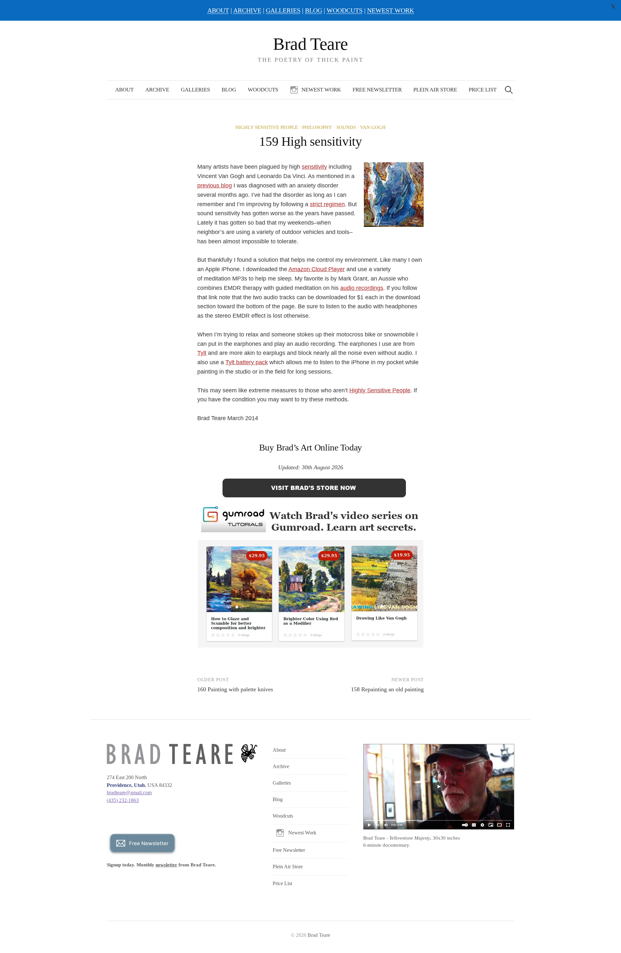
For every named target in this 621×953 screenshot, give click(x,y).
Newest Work (321, 90)
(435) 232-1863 (123, 800)
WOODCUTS (345, 10)
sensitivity (314, 167)
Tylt (201, 353)
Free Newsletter (377, 90)
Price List (482, 90)
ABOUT (218, 10)
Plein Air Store (435, 90)
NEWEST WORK (390, 10)
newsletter (166, 864)
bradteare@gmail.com (129, 792)
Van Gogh (373, 127)
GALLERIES (283, 10)
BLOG (313, 10)
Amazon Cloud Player (317, 269)
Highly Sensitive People (266, 127)
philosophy (317, 127)
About (124, 90)
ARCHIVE (247, 10)
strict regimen (327, 204)
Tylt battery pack (246, 362)
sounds (346, 127)
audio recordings (361, 288)
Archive (157, 90)
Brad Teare (310, 44)
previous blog (214, 185)
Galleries (195, 90)
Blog (229, 90)
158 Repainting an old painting (387, 689)
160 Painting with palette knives (235, 689)
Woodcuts (263, 90)
